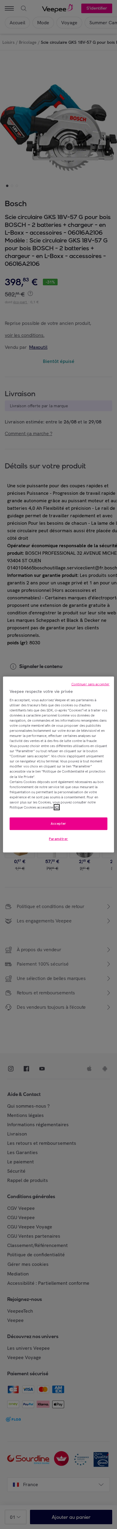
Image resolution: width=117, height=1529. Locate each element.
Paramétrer (58, 838)
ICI (57, 807)
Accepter (58, 823)
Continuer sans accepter (90, 684)
